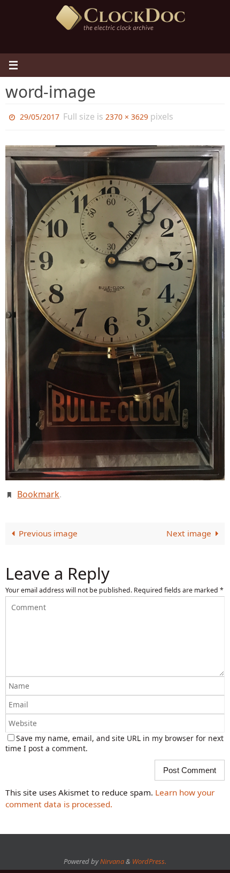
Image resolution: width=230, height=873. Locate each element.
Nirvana (112, 856)
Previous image (48, 528)
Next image (188, 528)
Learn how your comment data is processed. (109, 793)
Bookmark (38, 490)
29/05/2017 (39, 116)
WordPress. (149, 856)
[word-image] (115, 310)
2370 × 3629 (126, 116)
